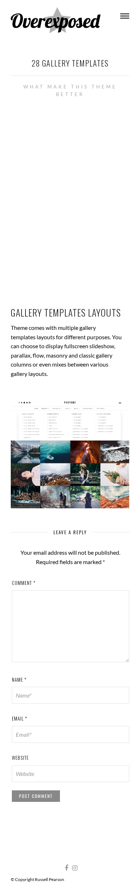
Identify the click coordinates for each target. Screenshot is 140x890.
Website (20, 757)
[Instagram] (75, 868)
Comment (24, 582)
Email (19, 718)
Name (19, 679)
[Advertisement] (70, 201)
